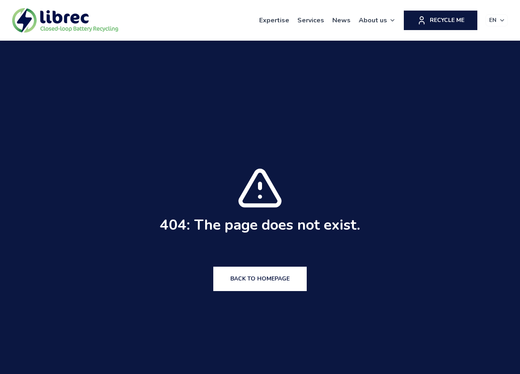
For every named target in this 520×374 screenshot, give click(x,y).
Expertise (274, 20)
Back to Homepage (260, 279)
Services (310, 20)
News (341, 20)
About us (373, 20)
